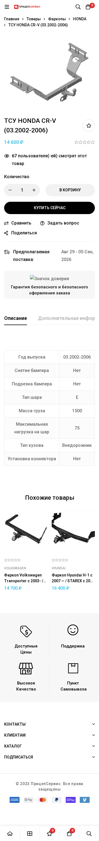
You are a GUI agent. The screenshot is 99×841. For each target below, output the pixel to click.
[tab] (15, 318)
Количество (16, 176)
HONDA (79, 19)
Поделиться (24, 232)
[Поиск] (78, 7)
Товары (34, 19)
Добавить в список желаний (88, 126)
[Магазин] (30, 833)
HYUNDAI (58, 568)
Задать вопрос (63, 223)
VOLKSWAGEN (15, 568)
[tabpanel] (49, 408)
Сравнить (21, 223)
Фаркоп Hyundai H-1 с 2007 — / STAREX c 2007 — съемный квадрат (73, 581)
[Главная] (10, 833)
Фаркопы (57, 19)
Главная (11, 19)
